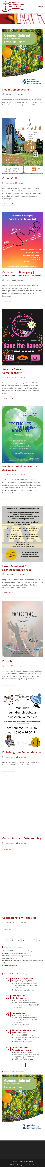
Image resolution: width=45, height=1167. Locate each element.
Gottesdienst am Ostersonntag (21, 838)
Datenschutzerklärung (26, 1161)
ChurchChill (9, 178)
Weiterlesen (9, 110)
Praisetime (9, 661)
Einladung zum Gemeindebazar (21, 752)
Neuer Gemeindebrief (16, 89)
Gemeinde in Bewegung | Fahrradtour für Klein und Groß (22, 273)
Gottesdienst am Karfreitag (19, 917)
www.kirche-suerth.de (9, 965)
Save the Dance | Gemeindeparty (13, 371)
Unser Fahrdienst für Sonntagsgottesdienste (16, 567)
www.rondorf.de (7, 968)
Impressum (15, 1161)
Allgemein (20, 94)
